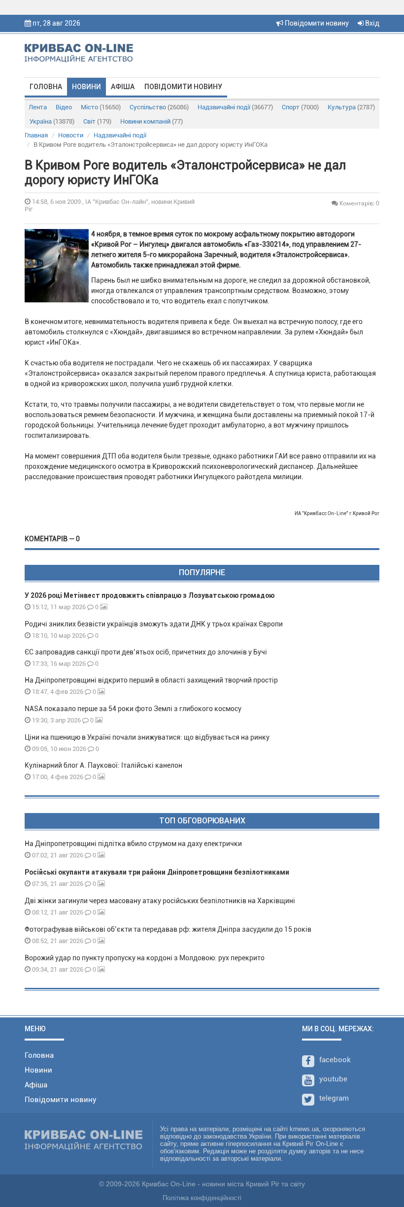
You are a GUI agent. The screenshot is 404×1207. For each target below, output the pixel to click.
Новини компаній (151, 121)
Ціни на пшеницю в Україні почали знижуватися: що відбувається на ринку (147, 737)
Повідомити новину (316, 23)
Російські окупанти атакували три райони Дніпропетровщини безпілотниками (157, 872)
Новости (70, 135)
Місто (101, 107)
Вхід (371, 23)
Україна (52, 121)
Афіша (123, 87)
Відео (64, 107)
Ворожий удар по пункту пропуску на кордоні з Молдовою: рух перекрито (145, 958)
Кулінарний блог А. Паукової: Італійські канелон (103, 765)
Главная (36, 135)
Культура (351, 107)
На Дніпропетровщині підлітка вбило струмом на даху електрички (133, 844)
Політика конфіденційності (202, 1198)
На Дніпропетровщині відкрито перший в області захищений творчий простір (153, 680)
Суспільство (159, 107)
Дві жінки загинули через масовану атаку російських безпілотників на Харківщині (160, 901)
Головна (46, 87)
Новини (86, 87)
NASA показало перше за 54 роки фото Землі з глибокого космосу (133, 709)
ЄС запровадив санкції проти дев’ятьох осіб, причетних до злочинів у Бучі (146, 652)
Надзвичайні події (235, 107)
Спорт (300, 107)
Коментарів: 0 (358, 203)
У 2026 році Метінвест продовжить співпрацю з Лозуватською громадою (149, 595)
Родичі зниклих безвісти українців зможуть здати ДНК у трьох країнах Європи (154, 624)
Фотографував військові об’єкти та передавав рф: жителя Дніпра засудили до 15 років (168, 929)
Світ (97, 121)
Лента (38, 107)
